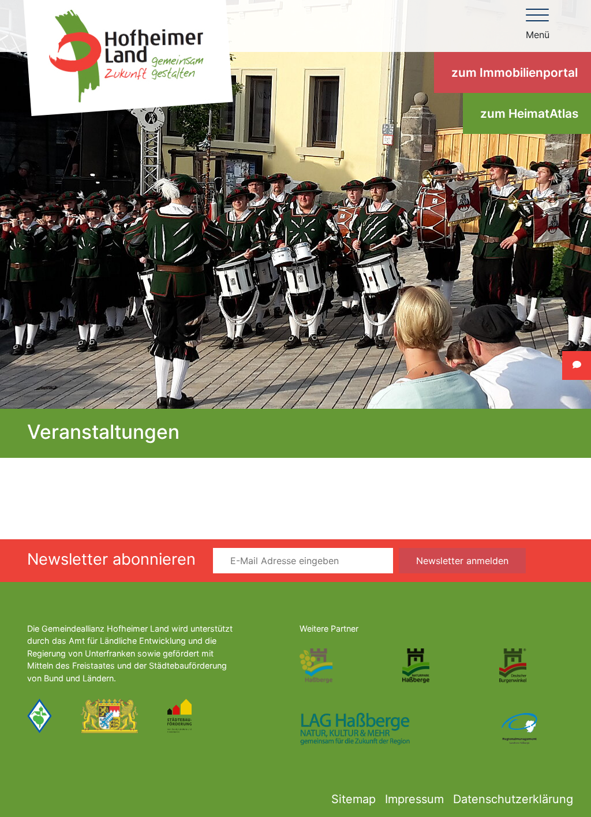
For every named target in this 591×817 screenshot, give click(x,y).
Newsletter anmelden (462, 560)
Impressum (414, 799)
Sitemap (353, 799)
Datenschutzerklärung (513, 799)
